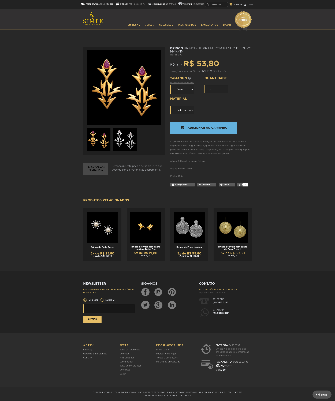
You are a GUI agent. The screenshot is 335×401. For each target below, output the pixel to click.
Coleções (165, 25)
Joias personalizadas (130, 366)
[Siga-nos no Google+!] (158, 305)
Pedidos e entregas (166, 354)
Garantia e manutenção (95, 354)
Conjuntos (125, 370)
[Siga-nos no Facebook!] (145, 292)
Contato (87, 358)
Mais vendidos (187, 25)
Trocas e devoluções (167, 358)
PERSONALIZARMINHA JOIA (96, 169)
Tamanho (179, 78)
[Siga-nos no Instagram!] (158, 292)
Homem (109, 300)
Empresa (133, 25)
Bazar (227, 25)
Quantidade (215, 78)
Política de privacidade (168, 362)
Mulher (93, 300)
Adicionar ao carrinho (208, 127)
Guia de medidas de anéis (182, 83)
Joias (149, 25)
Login (249, 5)
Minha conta (162, 350)
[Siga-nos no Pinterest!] (172, 292)
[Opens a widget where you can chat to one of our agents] (322, 395)
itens (238, 5)
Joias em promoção (130, 350)
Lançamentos (209, 25)
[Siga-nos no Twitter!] (145, 305)
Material (178, 98)
